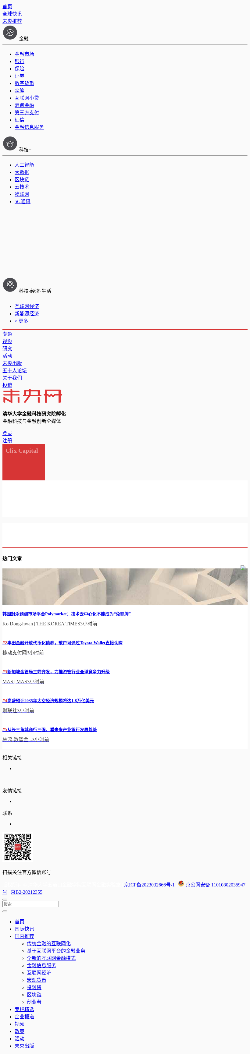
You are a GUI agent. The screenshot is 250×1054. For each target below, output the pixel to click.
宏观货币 (36, 980)
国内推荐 (24, 936)
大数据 (22, 172)
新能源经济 (27, 313)
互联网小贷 (27, 98)
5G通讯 (22, 201)
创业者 (34, 1002)
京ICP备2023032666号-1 (149, 884)
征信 (19, 119)
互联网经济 (27, 306)
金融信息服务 (29, 127)
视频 (7, 341)
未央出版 (12, 363)
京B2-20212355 (26, 892)
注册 (7, 440)
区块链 (22, 179)
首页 (7, 6)
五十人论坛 (14, 370)
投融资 (34, 987)
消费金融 (24, 105)
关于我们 (12, 377)
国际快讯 (24, 929)
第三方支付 (27, 112)
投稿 (7, 385)
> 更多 (21, 321)
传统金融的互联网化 (49, 943)
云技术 (22, 186)
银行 (19, 61)
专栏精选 (24, 1009)
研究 (7, 348)
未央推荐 (12, 21)
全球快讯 (12, 13)
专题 (7, 334)
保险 (19, 68)
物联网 (22, 194)
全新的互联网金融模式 (51, 958)
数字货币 (24, 83)
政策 (19, 1031)
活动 (7, 356)
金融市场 (24, 54)
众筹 (19, 90)
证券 (19, 76)
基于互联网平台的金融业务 (56, 950)
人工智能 (24, 165)
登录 (7, 433)
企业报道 (24, 1016)
